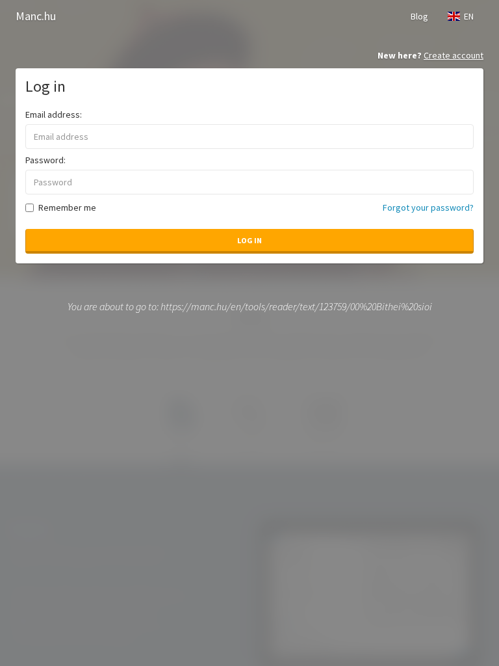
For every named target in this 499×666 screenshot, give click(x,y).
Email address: (53, 114)
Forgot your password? (428, 207)
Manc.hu (36, 15)
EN (467, 16)
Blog (419, 16)
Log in (249, 240)
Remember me (67, 207)
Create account (453, 55)
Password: (45, 160)
